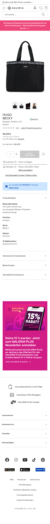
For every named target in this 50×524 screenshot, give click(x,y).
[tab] (25, 67)
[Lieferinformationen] (15, 162)
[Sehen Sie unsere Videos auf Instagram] (16, 459)
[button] (18, 2)
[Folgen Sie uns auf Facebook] (7, 459)
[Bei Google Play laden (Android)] (10, 469)
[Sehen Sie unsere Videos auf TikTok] (33, 459)
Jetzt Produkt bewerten (31, 128)
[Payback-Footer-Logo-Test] (40, 470)
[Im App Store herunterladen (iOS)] (25, 469)
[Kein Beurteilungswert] (9, 127)
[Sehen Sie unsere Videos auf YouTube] (25, 459)
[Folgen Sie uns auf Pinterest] (42, 459)
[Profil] (35, 8)
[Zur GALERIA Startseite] (15, 8)
